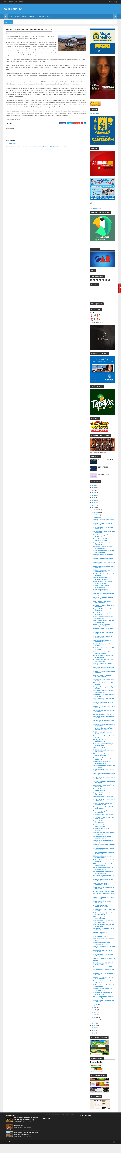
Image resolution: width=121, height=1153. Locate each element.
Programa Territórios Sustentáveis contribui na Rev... (103, 921)
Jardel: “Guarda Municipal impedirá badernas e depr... (103, 997)
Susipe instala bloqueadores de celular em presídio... (104, 648)
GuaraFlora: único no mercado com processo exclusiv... (103, 559)
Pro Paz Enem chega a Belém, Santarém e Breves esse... (104, 799)
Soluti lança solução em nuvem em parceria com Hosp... (102, 825)
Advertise (5, 1)
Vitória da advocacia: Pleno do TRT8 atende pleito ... (103, 951)
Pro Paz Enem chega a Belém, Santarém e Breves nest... (104, 778)
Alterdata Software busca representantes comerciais (101, 933)
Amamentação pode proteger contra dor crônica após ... (103, 811)
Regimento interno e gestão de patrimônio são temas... (102, 570)
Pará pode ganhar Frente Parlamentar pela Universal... (103, 888)
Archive (17, 16)
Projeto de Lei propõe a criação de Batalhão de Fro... (102, 732)
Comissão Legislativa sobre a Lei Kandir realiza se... (104, 947)
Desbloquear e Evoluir (103, 474)
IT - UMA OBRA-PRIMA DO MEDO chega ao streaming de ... (103, 817)
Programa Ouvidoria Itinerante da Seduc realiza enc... (102, 637)
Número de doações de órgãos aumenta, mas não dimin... (101, 625)
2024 (93, 490)
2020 (93, 500)
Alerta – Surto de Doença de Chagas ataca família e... (103, 598)
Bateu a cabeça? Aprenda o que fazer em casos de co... (103, 621)
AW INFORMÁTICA (13, 9)
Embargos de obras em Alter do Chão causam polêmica (103, 876)
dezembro (96, 510)
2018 (93, 505)
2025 (93, 487)
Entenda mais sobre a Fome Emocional (103, 815)
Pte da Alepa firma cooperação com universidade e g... (103, 660)
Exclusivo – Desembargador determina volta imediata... (103, 898)
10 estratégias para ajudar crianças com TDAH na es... (103, 744)
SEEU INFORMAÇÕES (103, 467)
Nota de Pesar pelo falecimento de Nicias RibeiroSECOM (102, 803)
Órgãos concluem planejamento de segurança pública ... (102, 913)
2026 (93, 485)
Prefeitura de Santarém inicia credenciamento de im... (101, 943)
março (95, 1017)
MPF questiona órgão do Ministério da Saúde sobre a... (104, 894)
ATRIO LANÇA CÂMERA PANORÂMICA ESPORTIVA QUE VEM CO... (102, 728)
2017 (93, 507)
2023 (93, 492)
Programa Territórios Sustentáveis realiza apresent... (103, 955)
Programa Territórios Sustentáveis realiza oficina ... (103, 793)
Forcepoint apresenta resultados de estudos (103, 633)
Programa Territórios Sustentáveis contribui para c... (103, 821)
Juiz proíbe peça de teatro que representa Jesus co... (101, 754)
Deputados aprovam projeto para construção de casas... (102, 664)
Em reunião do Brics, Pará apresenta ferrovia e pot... (103, 605)
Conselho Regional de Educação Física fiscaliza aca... (103, 520)
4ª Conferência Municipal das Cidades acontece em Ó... (103, 852)
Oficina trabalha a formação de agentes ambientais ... (104, 566)
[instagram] (109, 2)
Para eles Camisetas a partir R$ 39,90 (103, 967)
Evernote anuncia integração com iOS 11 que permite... (104, 711)
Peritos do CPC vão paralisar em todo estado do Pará (103, 703)
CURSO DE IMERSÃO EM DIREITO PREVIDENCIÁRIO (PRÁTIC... (101, 578)
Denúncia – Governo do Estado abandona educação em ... (101, 586)
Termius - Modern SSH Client (105, 460)
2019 (93, 502)
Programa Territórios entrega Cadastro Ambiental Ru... (104, 609)
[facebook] (107, 2)
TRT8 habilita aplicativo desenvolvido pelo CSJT (103, 683)
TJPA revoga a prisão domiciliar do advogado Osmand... (102, 864)
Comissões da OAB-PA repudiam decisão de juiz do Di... (102, 675)
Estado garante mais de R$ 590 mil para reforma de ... (103, 807)
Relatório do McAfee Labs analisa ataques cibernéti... (102, 524)
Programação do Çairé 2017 (100, 936)
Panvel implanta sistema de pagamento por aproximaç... (104, 845)
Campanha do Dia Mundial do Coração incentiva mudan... (103, 551)
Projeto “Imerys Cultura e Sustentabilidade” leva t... (101, 590)
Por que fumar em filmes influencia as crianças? (103, 721)
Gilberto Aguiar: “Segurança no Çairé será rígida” (103, 594)
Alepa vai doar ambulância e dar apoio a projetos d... (104, 736)
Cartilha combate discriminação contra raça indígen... (104, 574)
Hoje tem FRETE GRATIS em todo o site (104, 958)
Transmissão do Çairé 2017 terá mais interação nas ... (103, 629)
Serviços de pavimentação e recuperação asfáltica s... (101, 905)
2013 (93, 1030)
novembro (96, 512)
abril (95, 1015)
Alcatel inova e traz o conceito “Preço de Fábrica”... (103, 929)
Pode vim (95, 960)
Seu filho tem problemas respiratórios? (104, 891)
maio (95, 1012)
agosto (96, 1005)
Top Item (21, 1)
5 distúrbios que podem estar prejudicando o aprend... (101, 652)
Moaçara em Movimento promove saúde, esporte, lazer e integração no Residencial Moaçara (26, 1119)
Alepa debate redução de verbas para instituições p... (103, 717)
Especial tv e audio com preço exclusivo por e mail (104, 973)
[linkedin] (112, 2)
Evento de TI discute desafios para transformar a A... (102, 989)
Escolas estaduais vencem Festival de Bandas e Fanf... (103, 981)
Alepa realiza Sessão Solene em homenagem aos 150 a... (102, 539)
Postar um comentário (13, 143)
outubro (96, 515)
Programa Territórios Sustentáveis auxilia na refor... (103, 543)
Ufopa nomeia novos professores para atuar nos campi (103, 699)
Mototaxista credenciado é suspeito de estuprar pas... (104, 758)
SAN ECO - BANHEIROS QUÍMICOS (102, 714)
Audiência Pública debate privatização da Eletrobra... (103, 860)
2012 (93, 1033)
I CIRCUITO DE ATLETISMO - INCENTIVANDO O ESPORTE (101, 884)
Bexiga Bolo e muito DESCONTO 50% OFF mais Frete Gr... (103, 963)
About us (16, 1)
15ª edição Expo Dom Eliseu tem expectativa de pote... (102, 740)
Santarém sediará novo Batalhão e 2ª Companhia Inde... (103, 985)
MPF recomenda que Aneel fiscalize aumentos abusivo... (103, 872)
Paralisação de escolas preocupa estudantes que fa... (102, 789)
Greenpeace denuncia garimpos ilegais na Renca (104, 687)
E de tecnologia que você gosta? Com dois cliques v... (103, 970)
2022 (93, 495)
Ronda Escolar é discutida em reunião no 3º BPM (103, 679)
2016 (93, 1023)
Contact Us (11, 1)
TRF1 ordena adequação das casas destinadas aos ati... (102, 856)
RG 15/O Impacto (36, 33)
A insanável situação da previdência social (103, 555)
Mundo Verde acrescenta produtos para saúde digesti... (104, 613)
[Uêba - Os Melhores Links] (95, 106)
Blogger (73, 1115)
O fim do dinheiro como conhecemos (103, 797)
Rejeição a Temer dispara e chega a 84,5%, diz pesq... (103, 691)
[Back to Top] (114, 1142)
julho (95, 1007)
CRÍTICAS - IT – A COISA (99, 747)
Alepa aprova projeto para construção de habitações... (103, 668)
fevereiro (96, 1020)
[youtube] (116, 2)
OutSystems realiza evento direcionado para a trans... (104, 774)
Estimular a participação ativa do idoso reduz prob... (104, 672)
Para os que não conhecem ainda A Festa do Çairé (102, 902)
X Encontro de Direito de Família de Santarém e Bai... (103, 656)
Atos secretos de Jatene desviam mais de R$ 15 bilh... (103, 1001)
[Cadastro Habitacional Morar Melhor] (102, 53)
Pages (24, 16)
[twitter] (114, 2)
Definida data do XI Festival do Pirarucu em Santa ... (104, 695)
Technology (40, 16)
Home (10, 16)
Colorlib (12, 1141)
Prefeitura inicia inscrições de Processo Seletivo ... (101, 762)
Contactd (31, 16)
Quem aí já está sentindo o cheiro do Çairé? (103, 939)
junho (95, 1010)
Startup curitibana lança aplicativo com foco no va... (103, 617)
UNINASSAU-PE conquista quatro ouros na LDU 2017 (104, 707)
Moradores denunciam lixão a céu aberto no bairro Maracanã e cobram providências (26, 1133)
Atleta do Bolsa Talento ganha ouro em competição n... (104, 781)
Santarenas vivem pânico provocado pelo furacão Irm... (103, 880)
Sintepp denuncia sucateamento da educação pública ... (103, 868)
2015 (93, 1025)
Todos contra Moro (18, 1125)
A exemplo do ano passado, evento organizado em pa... (102, 547)
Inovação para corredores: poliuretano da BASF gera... (104, 531)
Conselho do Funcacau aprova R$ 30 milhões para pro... (103, 841)
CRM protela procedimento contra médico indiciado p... (102, 917)
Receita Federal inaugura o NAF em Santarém (102, 644)
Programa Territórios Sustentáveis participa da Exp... (103, 528)
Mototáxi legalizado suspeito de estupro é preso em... (102, 640)
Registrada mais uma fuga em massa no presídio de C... (103, 750)
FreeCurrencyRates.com (95, 208)
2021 (93, 497)
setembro (96, 517)
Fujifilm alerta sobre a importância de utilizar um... (103, 770)
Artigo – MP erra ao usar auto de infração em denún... (102, 582)
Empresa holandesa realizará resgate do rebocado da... (103, 849)
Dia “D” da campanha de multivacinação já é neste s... (104, 766)
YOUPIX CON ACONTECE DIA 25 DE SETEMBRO (102, 829)
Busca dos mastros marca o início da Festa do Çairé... (103, 785)
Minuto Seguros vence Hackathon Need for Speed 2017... (104, 725)
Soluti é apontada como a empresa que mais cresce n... (104, 563)
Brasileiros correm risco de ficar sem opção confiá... (103, 925)
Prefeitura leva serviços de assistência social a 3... (104, 909)
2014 (93, 1028)
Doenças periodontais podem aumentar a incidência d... (104, 833)
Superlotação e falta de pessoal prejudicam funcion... (102, 602)
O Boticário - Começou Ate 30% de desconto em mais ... (103, 977)
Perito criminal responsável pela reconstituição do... (102, 837)
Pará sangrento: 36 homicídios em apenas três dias (102, 993)
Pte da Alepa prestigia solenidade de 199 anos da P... (103, 535)
